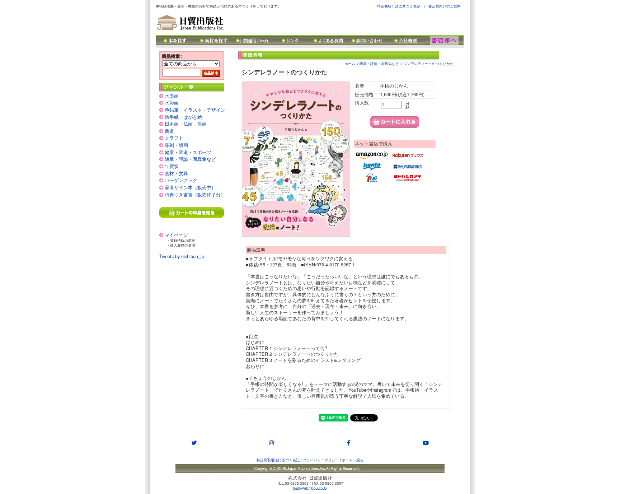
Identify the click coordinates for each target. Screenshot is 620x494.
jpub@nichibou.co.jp (310, 488)
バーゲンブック (181, 180)
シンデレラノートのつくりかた (428, 63)
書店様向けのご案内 (444, 6)
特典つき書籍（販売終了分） (195, 194)
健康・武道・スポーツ (188, 152)
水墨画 (172, 95)
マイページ (176, 234)
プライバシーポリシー (321, 459)
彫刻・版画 (176, 144)
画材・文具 (176, 173)
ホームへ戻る (352, 459)
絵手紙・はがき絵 (183, 116)
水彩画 (172, 102)
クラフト (174, 137)
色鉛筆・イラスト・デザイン (195, 109)
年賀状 (172, 166)
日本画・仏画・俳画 (186, 123)
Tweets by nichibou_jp (181, 256)
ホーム (349, 63)
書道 (169, 130)
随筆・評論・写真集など (190, 158)
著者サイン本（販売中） (190, 187)
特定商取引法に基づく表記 (398, 6)
